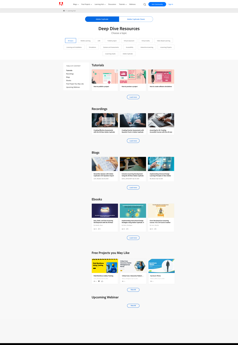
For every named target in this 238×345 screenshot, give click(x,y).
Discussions (112, 4)
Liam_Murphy (97, 278)
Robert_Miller (153, 278)
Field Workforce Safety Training (103, 276)
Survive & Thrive (155, 276)
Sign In (170, 4)
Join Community (157, 4)
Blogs (75, 4)
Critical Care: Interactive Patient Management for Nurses (139, 276)
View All (133, 290)
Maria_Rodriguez (126, 278)
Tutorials (122, 4)
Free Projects (86, 4)
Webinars (132, 4)
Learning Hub (99, 4)
